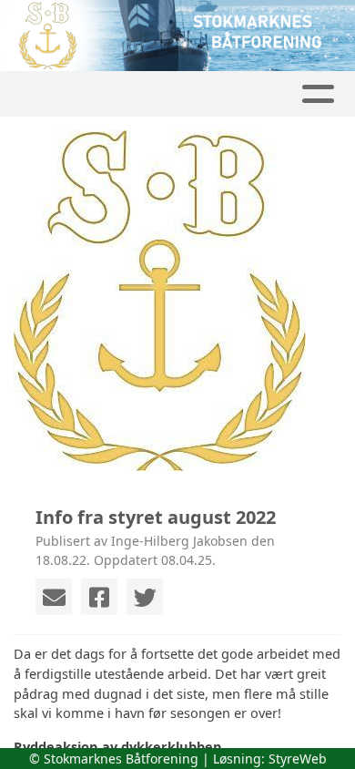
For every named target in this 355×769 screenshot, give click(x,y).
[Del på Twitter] (145, 597)
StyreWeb (298, 758)
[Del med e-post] (54, 597)
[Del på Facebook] (99, 597)
